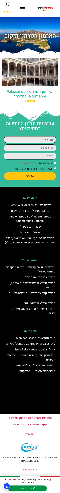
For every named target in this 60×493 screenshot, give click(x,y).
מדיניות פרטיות (30, 469)
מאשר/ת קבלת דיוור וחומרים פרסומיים (33, 169)
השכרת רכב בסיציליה (30, 227)
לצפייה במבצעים (27, 488)
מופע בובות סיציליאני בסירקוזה (37, 371)
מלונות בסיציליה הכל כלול (40, 277)
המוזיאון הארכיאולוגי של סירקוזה (35, 365)
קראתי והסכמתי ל (35, 163)
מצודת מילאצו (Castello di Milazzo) (30, 205)
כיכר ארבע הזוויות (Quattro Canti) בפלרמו (30, 344)
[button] (22, 8)
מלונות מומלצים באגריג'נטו (39, 303)
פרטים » (30, 101)
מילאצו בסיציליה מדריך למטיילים (30, 211)
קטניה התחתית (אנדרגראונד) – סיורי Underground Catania (30, 218)
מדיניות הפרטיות (25, 163)
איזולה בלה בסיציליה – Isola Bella (35, 349)
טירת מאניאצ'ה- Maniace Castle (35, 338)
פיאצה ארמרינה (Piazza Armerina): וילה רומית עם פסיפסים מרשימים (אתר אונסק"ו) (30, 240)
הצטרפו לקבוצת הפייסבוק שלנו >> (30, 418)
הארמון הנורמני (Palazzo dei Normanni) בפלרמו (30, 94)
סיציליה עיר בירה (30, 232)
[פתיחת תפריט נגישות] (6, 486)
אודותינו (30, 434)
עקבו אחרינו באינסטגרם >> (30, 424)
